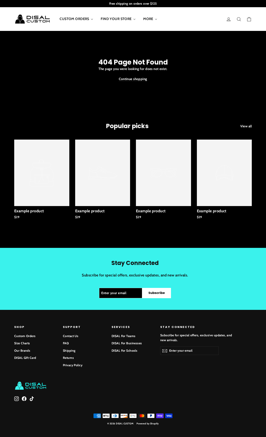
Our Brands (22, 350)
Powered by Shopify (148, 423)
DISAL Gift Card (25, 358)
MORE (148, 19)
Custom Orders (25, 336)
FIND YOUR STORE (116, 19)
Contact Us (70, 336)
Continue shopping (133, 79)
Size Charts (22, 343)
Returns (68, 358)
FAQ (66, 343)
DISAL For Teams (123, 336)
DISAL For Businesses (127, 343)
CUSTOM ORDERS (75, 19)
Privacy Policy (72, 365)
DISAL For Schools (124, 350)
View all (246, 126)
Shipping (69, 350)
